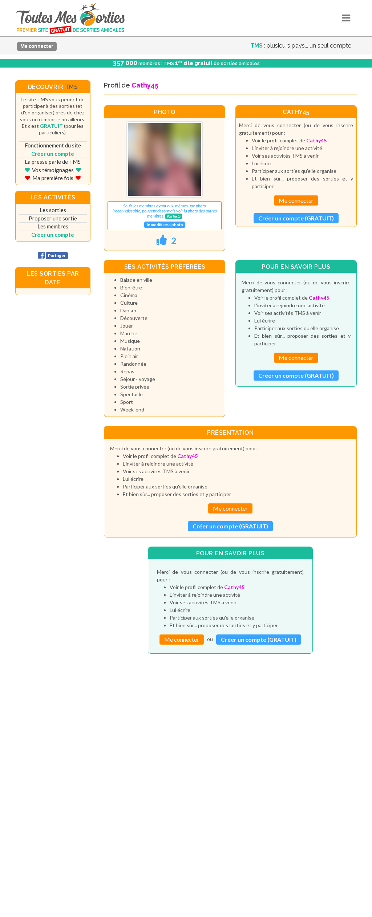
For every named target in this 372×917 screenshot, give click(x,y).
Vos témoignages (53, 170)
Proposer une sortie (53, 218)
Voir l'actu (174, 216)
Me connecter (36, 46)
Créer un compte (52, 153)
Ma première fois (53, 178)
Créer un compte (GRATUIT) (296, 218)
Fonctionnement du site (53, 145)
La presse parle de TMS (53, 161)
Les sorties (53, 210)
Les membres (52, 226)
